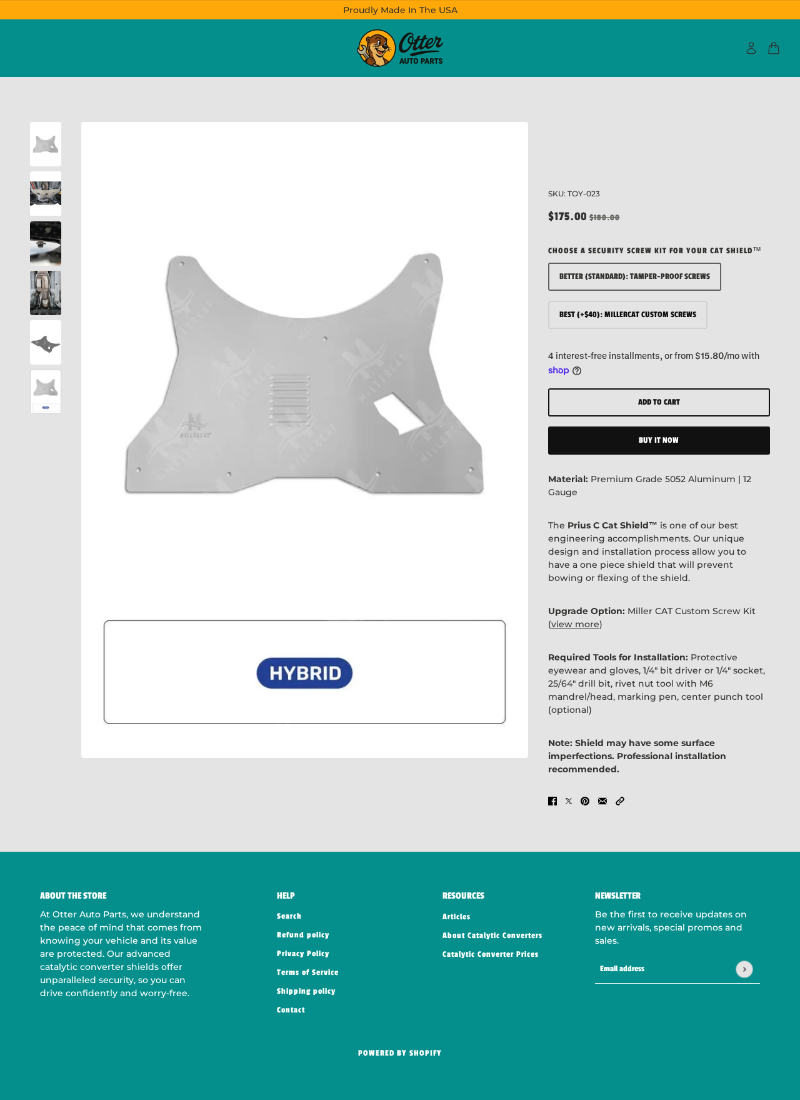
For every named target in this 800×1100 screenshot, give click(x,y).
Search (289, 916)
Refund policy (303, 935)
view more (575, 624)
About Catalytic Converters (492, 936)
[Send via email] (602, 800)
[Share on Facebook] (552, 800)
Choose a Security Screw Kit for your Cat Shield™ (655, 251)
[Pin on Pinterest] (585, 800)
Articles (456, 917)
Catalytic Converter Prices (490, 954)
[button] (620, 800)
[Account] (751, 48)
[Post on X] (569, 800)
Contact (291, 1010)
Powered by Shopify (400, 1053)
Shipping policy (306, 991)
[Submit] (744, 969)
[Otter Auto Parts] (400, 48)
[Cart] (774, 48)
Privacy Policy (303, 954)
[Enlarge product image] (304, 440)
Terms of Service (308, 972)
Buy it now (659, 440)
